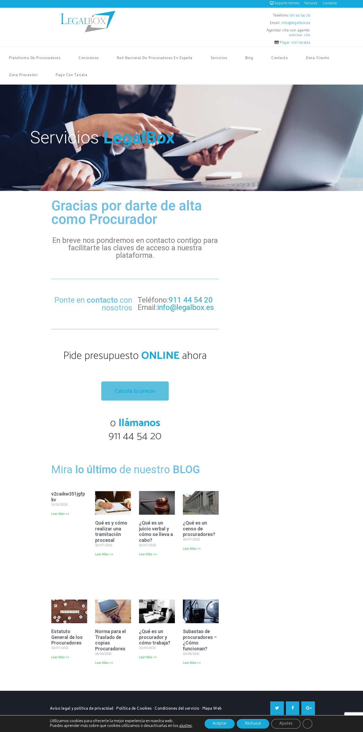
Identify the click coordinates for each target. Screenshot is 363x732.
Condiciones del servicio (177, 709)
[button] (135, 391)
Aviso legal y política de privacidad (81, 709)
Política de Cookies (134, 709)
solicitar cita (299, 35)
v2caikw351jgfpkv (68, 496)
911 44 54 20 (300, 16)
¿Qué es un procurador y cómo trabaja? (154, 637)
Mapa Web (212, 709)
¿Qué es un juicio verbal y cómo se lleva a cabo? (156, 531)
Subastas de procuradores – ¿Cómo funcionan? (200, 640)
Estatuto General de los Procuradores (67, 637)
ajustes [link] (185, 726)
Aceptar (220, 723)
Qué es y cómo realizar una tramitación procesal (111, 531)
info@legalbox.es (295, 23)
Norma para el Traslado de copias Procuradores (110, 640)
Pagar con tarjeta (294, 43)
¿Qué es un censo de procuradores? (199, 528)
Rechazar (253, 723)
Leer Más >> (60, 514)
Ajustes (286, 723)
